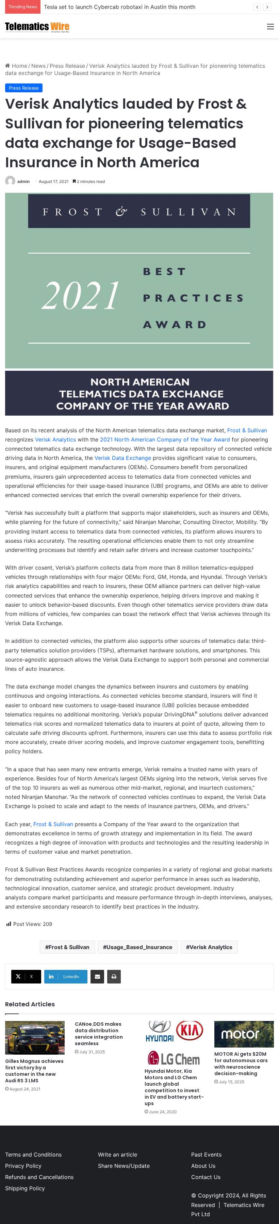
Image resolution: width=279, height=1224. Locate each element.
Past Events (206, 1154)
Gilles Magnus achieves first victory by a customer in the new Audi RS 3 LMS (34, 1071)
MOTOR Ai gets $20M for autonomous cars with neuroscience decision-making (241, 1064)
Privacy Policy (23, 1165)
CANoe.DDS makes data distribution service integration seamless (99, 1034)
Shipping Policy (25, 1188)
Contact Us (205, 1177)
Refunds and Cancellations (39, 1177)
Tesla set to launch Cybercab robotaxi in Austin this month (119, 6)
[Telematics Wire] (37, 26)
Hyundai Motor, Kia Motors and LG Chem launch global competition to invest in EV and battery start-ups (174, 1087)
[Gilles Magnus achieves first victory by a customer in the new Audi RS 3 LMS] (35, 1038)
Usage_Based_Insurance (139, 947)
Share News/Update (124, 1165)
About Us (203, 1165)
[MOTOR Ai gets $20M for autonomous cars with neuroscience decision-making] (244, 1034)
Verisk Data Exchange (123, 457)
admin (23, 181)
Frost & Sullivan (247, 430)
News (38, 65)
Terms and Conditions (33, 1154)
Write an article (117, 1154)
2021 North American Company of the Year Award (165, 439)
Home (18, 65)
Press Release (67, 65)
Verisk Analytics (55, 439)
